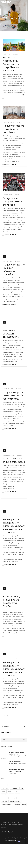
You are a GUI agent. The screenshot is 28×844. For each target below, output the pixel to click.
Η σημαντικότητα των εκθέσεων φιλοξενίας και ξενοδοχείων (14, 395)
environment (5, 788)
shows (17, 795)
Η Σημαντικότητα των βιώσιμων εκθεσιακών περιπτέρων (14, 269)
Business (4, 785)
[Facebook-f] (2, 832)
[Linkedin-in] (6, 832)
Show (11, 795)
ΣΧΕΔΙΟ (24, 804)
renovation (4, 795)
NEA (5, 49)
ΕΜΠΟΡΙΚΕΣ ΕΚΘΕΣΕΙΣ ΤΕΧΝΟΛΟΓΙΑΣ (11, 334)
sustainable (5, 798)
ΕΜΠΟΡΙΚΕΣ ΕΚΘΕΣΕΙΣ (6, 804)
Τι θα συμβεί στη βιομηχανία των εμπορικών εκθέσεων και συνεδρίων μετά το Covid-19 (14, 526)
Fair (22, 788)
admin (15, 516)
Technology (13, 798)
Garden (4, 791)
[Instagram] (9, 832)
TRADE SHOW (5, 801)
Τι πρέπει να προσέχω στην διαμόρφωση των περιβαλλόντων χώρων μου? (11, 64)
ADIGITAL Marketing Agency (14, 840)
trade (19, 798)
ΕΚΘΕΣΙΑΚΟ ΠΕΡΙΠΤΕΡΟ (15, 801)
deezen (15, 54)
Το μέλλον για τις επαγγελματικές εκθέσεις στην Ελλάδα (11, 601)
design (17, 785)
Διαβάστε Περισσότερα (9, 98)
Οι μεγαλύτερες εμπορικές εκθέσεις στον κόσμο (12, 201)
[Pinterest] (12, 832)
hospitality (10, 791)
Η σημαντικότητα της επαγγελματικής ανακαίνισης (13, 129)
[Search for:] (14, 726)
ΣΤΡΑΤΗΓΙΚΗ (17, 804)
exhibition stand (15, 788)
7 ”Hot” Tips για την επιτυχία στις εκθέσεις (14, 460)
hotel (17, 791)
